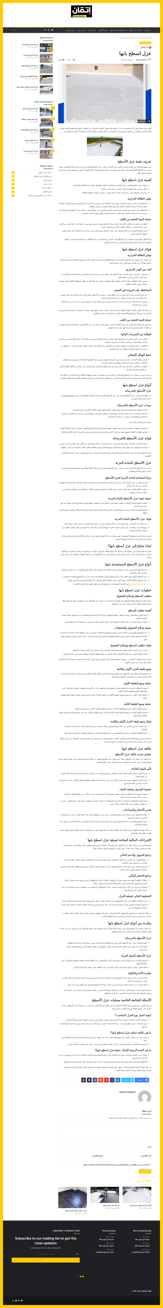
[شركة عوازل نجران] (46, 143)
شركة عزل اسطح (135, 30)
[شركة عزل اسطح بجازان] (46, 132)
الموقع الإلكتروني (97, 1156)
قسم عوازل (81, 30)
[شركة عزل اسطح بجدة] (46, 47)
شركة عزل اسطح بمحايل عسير (27, 87)
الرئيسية (147, 30)
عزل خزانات (91, 30)
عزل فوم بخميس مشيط (29, 119)
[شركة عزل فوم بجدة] (46, 58)
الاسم (148, 1147)
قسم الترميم (70, 30)
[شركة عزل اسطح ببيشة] (46, 68)
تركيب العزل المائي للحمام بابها (76, 1210)
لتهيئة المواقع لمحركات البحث (141, 1291)
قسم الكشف (102, 30)
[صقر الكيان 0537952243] (81, 11)
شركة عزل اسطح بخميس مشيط (39, 195)
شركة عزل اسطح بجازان (29, 130)
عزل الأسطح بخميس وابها (29, 76)
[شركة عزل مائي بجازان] (104, 1195)
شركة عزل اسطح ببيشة (29, 66)
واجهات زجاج (46, 188)
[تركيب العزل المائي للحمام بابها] (72, 1197)
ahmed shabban (141, 60)
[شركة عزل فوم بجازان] (46, 111)
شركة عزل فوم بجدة (31, 55)
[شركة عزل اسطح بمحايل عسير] (46, 90)
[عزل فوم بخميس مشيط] (46, 122)
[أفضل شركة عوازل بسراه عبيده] (137, 1195)
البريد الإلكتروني (145, 1156)
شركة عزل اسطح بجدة (30, 44)
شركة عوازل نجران (31, 140)
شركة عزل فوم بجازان (30, 108)
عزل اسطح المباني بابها (138, 584)
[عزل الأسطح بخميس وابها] (46, 79)
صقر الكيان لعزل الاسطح (118, 30)
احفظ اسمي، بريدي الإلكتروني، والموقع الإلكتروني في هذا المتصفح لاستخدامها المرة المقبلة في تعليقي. (116, 1165)
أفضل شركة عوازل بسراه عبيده (140, 1205)
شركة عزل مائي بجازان (111, 1205)
